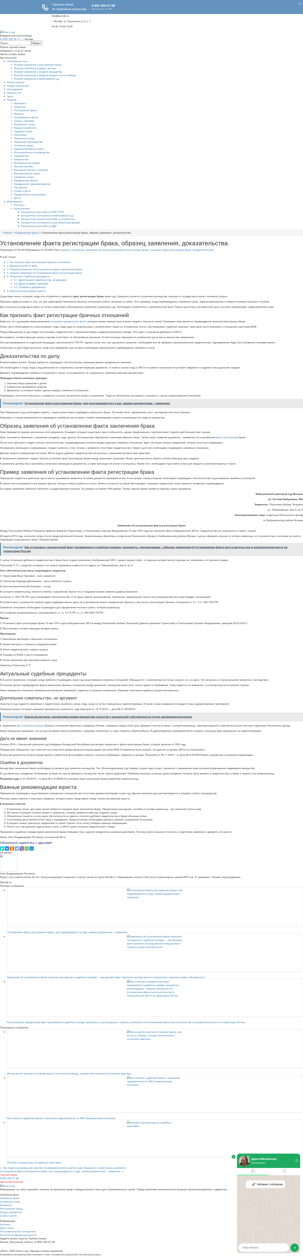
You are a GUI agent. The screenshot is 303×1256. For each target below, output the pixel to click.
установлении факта (32, 725)
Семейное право (9, 1198)
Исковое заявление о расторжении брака (38, 64)
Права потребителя (25, 127)
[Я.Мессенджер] (2, 848)
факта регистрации (227, 437)
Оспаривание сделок (26, 117)
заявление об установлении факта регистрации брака (117, 249)
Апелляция (20, 134)
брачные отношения (73, 249)
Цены (10, 96)
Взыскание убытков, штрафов (31, 169)
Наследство (21, 187)
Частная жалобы (23, 166)
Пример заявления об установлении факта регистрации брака (44, 272)
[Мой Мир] (31, 848)
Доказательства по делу (22, 265)
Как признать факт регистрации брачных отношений (38, 262)
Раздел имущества (18, 85)
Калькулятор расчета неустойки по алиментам (48, 219)
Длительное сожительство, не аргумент (40, 280)
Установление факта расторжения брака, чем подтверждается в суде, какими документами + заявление (67, 932)
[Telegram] (17, 848)
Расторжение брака (25, 110)
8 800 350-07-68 (9, 1178)
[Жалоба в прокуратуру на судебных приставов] (155, 1138)
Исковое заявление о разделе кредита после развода (45, 75)
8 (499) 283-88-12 (10, 39)
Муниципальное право (27, 173)
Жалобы (19, 113)
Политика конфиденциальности (18, 1235)
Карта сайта (7, 1228)
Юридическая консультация (30, 194)
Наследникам (15, 89)
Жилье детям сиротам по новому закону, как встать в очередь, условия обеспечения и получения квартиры (69, 1073)
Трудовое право (23, 131)
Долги (17, 198)
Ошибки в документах (30, 287)
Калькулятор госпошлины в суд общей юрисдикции (50, 222)
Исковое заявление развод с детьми (35, 68)
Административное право (28, 148)
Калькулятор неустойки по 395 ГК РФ (42, 212)
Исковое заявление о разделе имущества (38, 71)
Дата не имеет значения (31, 283)
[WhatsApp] (27, 848)
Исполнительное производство (32, 152)
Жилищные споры (24, 124)
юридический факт (203, 249)
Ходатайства (21, 155)
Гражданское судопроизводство (32, 184)
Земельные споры (24, 138)
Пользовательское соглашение (18, 1231)
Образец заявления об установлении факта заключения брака (44, 269)
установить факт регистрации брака (170, 249)
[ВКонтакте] (7, 848)
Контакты (19, 205)
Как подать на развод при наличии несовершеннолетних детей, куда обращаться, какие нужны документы (63, 1167)
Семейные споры (24, 177)
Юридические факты (26, 180)
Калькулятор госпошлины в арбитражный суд (47, 215)
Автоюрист (20, 103)
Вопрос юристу (15, 82)
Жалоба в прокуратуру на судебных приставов (34, 1162)
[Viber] (22, 848)
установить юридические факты (68, 321)
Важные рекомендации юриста (26, 290)
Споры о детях (22, 191)
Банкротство (21, 159)
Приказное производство (28, 141)
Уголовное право (23, 145)
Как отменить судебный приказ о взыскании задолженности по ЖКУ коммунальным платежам (61, 1118)
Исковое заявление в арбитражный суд (36, 78)
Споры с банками (24, 120)
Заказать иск (14, 92)
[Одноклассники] (12, 848)
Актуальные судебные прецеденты (28, 276)
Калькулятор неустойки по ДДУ (39, 226)
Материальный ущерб (27, 162)
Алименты (20, 106)
